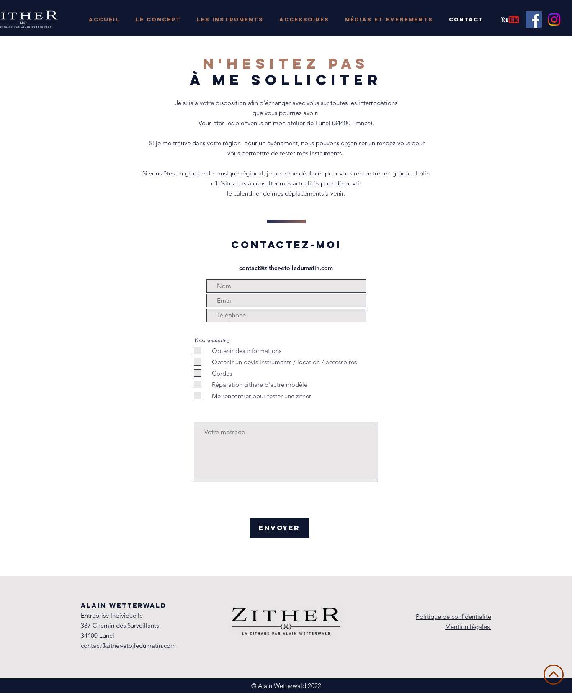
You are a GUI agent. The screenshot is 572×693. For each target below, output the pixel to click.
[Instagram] (554, 19)
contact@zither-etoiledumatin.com (286, 268)
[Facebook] (534, 19)
